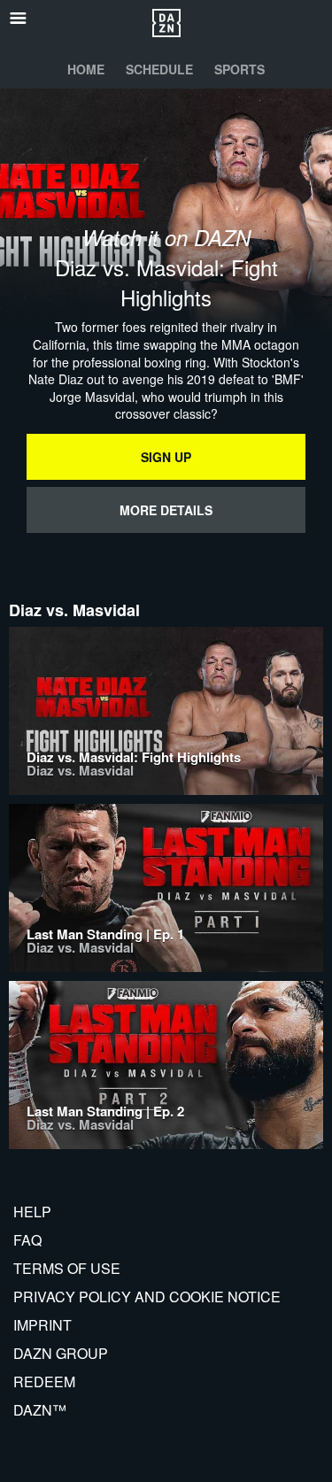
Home (85, 69)
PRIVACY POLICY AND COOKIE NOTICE (147, 1296)
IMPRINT (42, 1325)
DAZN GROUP (60, 1353)
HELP (32, 1211)
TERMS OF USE (66, 1268)
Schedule (159, 69)
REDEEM (44, 1381)
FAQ (27, 1240)
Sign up (166, 457)
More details (166, 510)
